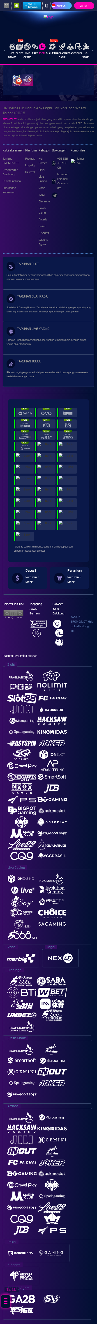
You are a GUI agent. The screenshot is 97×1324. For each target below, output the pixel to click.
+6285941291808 (62, 163)
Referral (30, 172)
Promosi (30, 158)
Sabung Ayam (43, 242)
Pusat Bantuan (12, 181)
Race (35, 53)
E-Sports (86, 55)
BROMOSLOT (9, 119)
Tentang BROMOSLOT (11, 161)
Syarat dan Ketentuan (9, 190)
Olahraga (52, 53)
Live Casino (27, 55)
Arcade (70, 53)
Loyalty (30, 165)
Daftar (84, 5)
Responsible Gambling (10, 172)
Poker (78, 53)
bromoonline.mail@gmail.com (62, 181)
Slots (19, 53)
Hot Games (12, 55)
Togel (42, 53)
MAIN (22, 80)
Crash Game (62, 55)
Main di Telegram (33, 6)
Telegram (80, 161)
